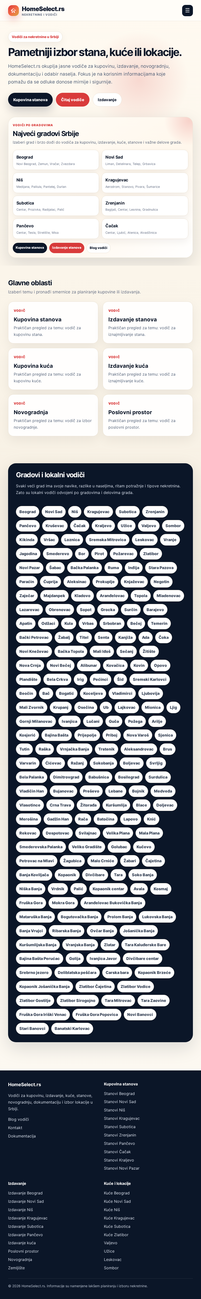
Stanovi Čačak (117, 1151)
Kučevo (144, 846)
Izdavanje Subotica (25, 1226)
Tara (118, 874)
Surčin (130, 609)
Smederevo (57, 553)
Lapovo (131, 819)
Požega (135, 721)
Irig (80, 679)
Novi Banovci (140, 1014)
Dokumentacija (22, 1136)
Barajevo (155, 609)
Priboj (111, 735)
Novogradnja (20, 1259)
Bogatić (66, 693)
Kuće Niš (112, 1209)
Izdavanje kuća (22, 1242)
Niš (75, 511)
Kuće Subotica (117, 1226)
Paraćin (26, 581)
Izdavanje (107, 99)
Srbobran (112, 623)
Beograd (27, 511)
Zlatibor (151, 553)
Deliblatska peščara (77, 972)
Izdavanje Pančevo (25, 1234)
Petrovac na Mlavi (36, 860)
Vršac (49, 539)
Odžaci (48, 623)
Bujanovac (63, 791)
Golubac (119, 846)
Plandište (28, 679)
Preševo (91, 791)
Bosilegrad (128, 777)
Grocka (108, 609)
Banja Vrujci (31, 930)
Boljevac (131, 763)
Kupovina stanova (30, 99)
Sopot (85, 609)
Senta (103, 637)
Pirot (99, 553)
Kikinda (26, 539)
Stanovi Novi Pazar (121, 1168)
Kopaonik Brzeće (154, 972)
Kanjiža (125, 637)
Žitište (149, 651)
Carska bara (117, 972)
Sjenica (165, 735)
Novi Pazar (29, 567)
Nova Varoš (138, 735)
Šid (120, 679)
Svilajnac (88, 833)
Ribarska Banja (66, 930)
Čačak (80, 525)
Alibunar (88, 665)
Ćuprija (50, 581)
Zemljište (16, 1267)
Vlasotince (29, 805)
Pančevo (27, 525)
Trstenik (106, 749)
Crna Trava (60, 805)
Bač (46, 693)
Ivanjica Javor (103, 958)
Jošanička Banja (138, 930)
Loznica (72, 539)
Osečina (86, 707)
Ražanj (77, 763)
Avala (139, 888)
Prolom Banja (120, 916)
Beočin (26, 693)
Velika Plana (118, 833)
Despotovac (57, 833)
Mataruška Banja (35, 916)
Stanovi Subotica (120, 1126)
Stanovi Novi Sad (120, 1101)
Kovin (139, 665)
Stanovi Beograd (119, 1093)
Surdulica (158, 777)
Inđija (133, 567)
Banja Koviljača (34, 874)
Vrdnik (57, 888)
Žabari (130, 860)
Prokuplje (105, 581)
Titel (83, 637)
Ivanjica (69, 721)
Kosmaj (161, 888)
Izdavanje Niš (20, 1209)
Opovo (160, 665)
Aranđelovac (112, 595)
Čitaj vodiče (72, 99)
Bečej (136, 623)
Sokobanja (103, 763)
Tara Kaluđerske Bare (145, 944)
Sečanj (126, 651)
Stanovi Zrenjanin (120, 1135)
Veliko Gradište (87, 846)
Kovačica (115, 665)
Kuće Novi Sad (117, 1201)
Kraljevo (103, 525)
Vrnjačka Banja (74, 749)
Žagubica (72, 860)
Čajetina (153, 860)
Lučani (93, 721)
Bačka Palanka (85, 567)
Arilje (157, 721)
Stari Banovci (32, 1028)
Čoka (164, 637)
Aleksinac (77, 581)
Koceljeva (93, 693)
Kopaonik (67, 874)
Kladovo (82, 595)
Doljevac (165, 805)
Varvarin (27, 763)
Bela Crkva (57, 679)
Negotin (161, 581)
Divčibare (95, 874)
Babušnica (98, 777)
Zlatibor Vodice (136, 986)
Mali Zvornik (31, 707)
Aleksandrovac (139, 749)
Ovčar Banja (102, 930)
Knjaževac (134, 581)
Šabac (55, 567)
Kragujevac (98, 511)
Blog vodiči (98, 248)
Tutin (24, 749)
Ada (145, 637)
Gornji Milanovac (35, 721)
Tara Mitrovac (118, 1000)
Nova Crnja (30, 665)
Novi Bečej (60, 665)
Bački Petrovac (34, 637)
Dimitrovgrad (66, 777)
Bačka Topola (71, 651)
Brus (167, 749)
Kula (68, 623)
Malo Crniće (102, 860)
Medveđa (163, 791)
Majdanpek (54, 595)
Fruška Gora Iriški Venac (42, 1014)
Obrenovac (60, 609)
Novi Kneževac (34, 651)
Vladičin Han (31, 791)
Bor (81, 553)
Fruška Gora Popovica (97, 1014)
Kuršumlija (116, 805)
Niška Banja (30, 888)
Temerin (159, 623)
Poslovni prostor (23, 1251)
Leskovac (144, 539)
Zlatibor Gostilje (35, 1000)
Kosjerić (27, 735)
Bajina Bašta (56, 735)
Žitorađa (88, 805)
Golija (74, 958)
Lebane (116, 791)
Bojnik (138, 791)
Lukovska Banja (157, 916)
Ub (106, 707)
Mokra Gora (63, 902)
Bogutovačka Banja (79, 916)
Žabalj (64, 637)
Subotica (127, 511)
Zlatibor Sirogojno (77, 1000)
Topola (140, 595)
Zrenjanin (155, 511)
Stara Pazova (161, 567)
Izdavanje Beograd (25, 1192)
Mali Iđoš (102, 651)
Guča (114, 721)
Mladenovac (169, 595)
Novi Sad (53, 511)
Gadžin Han (58, 819)
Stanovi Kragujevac (122, 1118)
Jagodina (28, 553)
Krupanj (60, 707)
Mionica (153, 707)
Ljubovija (151, 693)
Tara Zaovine (153, 1000)
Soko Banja (142, 874)
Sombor (173, 525)
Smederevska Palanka (41, 846)
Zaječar (26, 595)
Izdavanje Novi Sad (26, 1201)
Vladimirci (122, 693)
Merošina (28, 819)
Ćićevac (53, 763)
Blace (141, 805)
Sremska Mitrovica (107, 539)
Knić (151, 819)
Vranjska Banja (80, 944)
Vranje (169, 539)
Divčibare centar (142, 958)
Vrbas (88, 623)
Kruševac (55, 525)
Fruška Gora (31, 902)
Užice (126, 525)
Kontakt (15, 1127)
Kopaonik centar (108, 888)
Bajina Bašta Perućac (39, 958)
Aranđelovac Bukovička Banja (113, 902)
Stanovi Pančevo (119, 1143)
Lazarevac (29, 609)
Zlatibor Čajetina (95, 986)
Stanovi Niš (114, 1110)
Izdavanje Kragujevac (28, 1218)
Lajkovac (127, 707)
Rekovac (28, 833)
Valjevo (148, 525)
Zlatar (109, 944)
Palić (78, 888)
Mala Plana (149, 833)
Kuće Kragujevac (119, 1218)
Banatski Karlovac (72, 1028)
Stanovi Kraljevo (119, 1160)
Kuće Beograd (117, 1192)
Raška (44, 749)
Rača (83, 819)
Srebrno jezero (34, 972)
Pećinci (100, 679)
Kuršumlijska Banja (37, 944)
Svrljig (156, 763)
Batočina (105, 819)
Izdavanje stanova (66, 247)
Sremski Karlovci (149, 679)
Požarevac (123, 553)
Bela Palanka (31, 777)
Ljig (173, 707)
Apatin (25, 623)
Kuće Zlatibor (116, 1234)
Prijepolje (87, 735)
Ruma (113, 567)
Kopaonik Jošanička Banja (44, 986)
